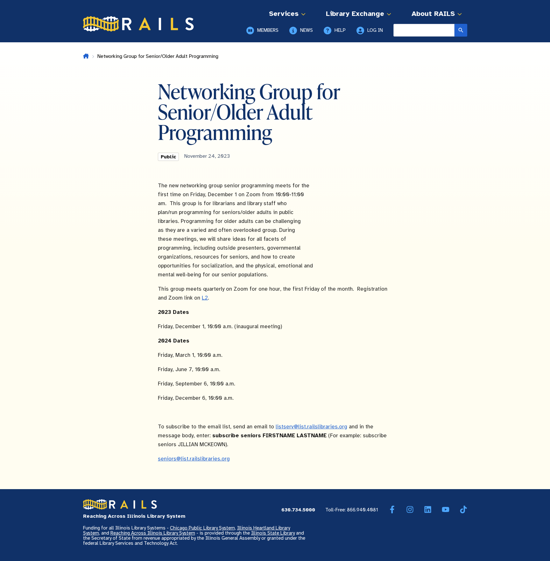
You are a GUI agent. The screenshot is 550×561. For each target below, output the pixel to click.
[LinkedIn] (428, 510)
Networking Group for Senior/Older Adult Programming (157, 56)
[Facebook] (392, 510)
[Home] (138, 23)
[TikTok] (463, 510)
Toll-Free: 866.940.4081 (351, 510)
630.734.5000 (298, 510)
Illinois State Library (273, 533)
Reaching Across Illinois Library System (152, 533)
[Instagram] (410, 510)
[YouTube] (445, 510)
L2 (205, 298)
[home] (86, 56)
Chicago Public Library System (202, 528)
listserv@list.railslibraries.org (311, 427)
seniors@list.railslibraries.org (194, 459)
